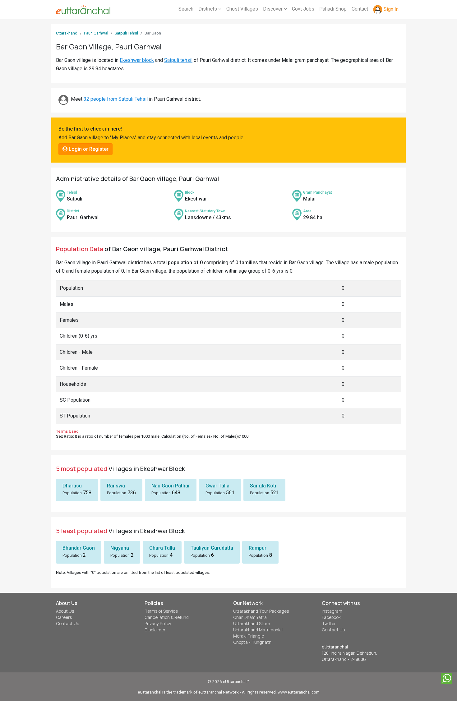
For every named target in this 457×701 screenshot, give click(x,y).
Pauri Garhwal (96, 33)
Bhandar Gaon (78, 548)
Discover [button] (273, 9)
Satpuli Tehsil (126, 33)
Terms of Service (161, 611)
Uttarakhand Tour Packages (261, 611)
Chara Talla (162, 548)
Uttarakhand (66, 33)
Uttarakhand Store (251, 623)
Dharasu (72, 486)
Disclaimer (155, 630)
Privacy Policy (158, 623)
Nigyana (119, 548)
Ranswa (116, 486)
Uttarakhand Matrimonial (258, 630)
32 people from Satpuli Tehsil (116, 99)
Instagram (332, 611)
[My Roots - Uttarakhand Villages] (83, 9)
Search (185, 9)
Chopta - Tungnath (252, 642)
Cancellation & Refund (167, 617)
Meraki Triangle (248, 636)
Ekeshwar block (137, 60)
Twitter (329, 623)
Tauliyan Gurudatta (212, 548)
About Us (65, 611)
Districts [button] (208, 9)
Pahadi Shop (333, 9)
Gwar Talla (217, 486)
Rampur (257, 548)
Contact (360, 9)
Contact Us (67, 623)
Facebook (331, 617)
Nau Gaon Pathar (170, 486)
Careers (64, 617)
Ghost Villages (242, 9)
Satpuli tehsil (178, 60)
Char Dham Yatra (250, 617)
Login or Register (87, 149)
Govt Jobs (303, 9)
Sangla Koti (263, 486)
